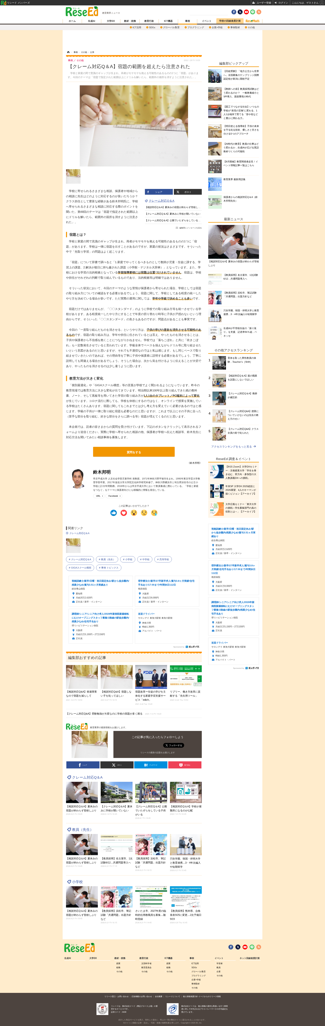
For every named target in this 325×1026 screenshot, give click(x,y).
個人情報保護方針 (190, 996)
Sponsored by (178, 647)
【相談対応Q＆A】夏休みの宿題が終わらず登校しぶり (174, 207)
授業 (118, 963)
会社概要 (158, 996)
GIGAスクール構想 (81, 567)
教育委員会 (146, 967)
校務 (118, 967)
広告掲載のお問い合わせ (142, 996)
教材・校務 (130, 21)
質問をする (134, 452)
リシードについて (172, 996)
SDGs (152, 27)
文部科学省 (146, 963)
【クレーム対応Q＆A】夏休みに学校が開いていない (172, 213)
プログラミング (195, 27)
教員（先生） (108, 559)
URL (98, 496)
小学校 (128, 559)
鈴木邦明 (102, 472)
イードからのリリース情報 (209, 996)
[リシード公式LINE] (252, 947)
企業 (218, 971)
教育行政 (149, 21)
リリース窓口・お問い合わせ (116, 996)
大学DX (111, 21)
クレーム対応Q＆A (161, 200)
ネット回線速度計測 (249, 958)
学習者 (219, 963)
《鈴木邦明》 (195, 463)
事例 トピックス (109, 567)
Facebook (113, 496)
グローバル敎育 (171, 27)
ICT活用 (137, 27)
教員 (218, 967)
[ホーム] (68, 52)
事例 (187, 21)
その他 (251, 27)
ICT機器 (168, 21)
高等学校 (164, 559)
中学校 (145, 559)
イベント (206, 21)
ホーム (72, 21)
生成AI (91, 21)
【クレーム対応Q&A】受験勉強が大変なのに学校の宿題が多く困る (113, 713)
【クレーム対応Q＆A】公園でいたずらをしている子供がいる (177, 220)
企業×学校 (217, 27)
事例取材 (235, 27)
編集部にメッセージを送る (190, 228)
